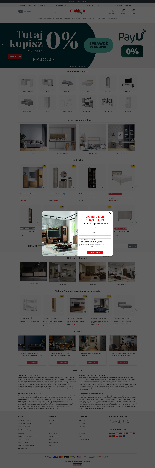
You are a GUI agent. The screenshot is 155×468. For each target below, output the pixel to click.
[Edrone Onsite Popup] (77, 234)
